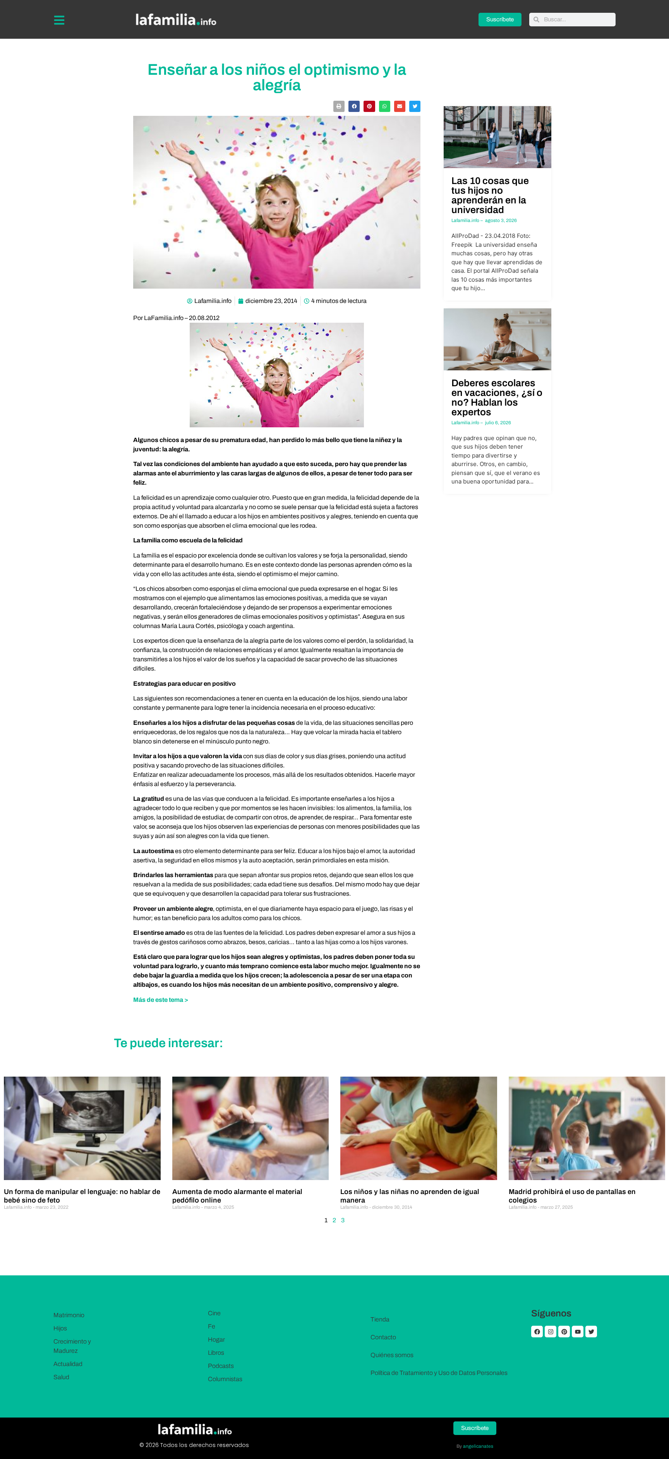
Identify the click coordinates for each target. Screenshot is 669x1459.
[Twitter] (591, 1331)
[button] (339, 106)
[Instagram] (550, 1331)
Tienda (380, 1319)
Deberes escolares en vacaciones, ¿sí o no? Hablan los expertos (496, 397)
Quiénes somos (392, 1355)
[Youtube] (577, 1331)
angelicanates (478, 1446)
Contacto (383, 1337)
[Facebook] (537, 1331)
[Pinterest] (564, 1331)
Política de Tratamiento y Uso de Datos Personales (439, 1373)
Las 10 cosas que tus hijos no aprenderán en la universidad (490, 195)
